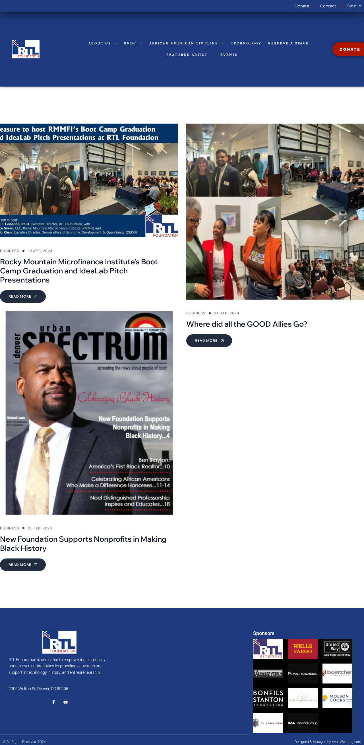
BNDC (130, 43)
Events (229, 55)
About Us (99, 43)
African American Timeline (183, 43)
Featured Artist (187, 55)
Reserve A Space (288, 43)
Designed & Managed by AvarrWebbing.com (328, 742)
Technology (246, 43)
